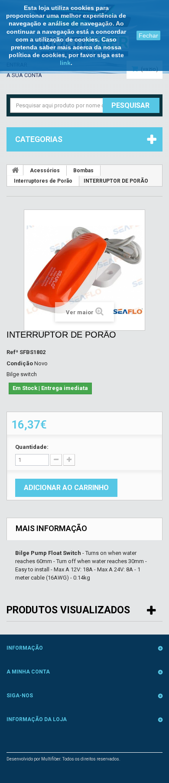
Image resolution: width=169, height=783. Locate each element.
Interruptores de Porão (43, 181)
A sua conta (24, 75)
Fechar (148, 35)
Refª (12, 352)
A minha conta (28, 672)
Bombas (83, 171)
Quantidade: (32, 447)
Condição (19, 363)
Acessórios (45, 171)
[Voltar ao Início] (15, 170)
